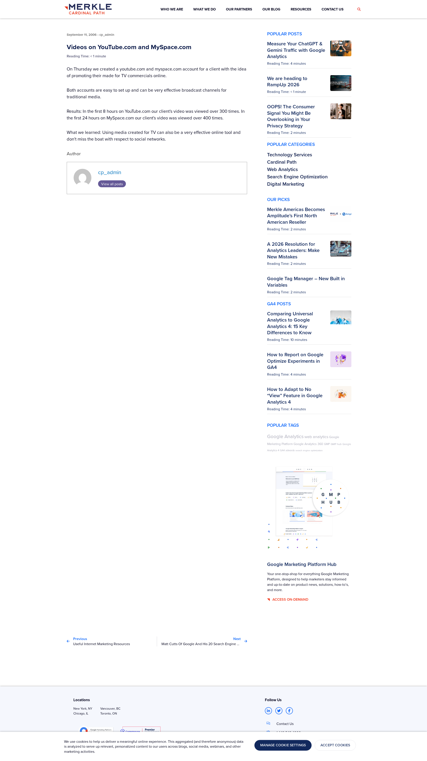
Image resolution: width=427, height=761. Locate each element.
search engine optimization (309, 450)
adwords (290, 450)
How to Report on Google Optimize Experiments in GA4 (295, 361)
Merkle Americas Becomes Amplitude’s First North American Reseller (296, 215)
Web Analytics (282, 169)
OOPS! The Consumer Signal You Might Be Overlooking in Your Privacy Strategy (291, 116)
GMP (327, 444)
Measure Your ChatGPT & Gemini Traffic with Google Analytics (296, 50)
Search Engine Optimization (297, 176)
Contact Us (285, 723)
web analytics (316, 436)
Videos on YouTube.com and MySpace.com (129, 47)
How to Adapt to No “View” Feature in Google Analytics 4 (294, 395)
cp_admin (109, 172)
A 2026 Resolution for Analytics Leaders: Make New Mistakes (293, 250)
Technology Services (289, 154)
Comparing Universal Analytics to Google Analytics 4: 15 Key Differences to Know (290, 323)
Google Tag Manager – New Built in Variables (306, 281)
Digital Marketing (285, 183)
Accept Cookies (335, 745)
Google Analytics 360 (308, 444)
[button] (359, 9)
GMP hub (336, 444)
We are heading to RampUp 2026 (287, 81)
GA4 (282, 450)
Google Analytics (285, 436)
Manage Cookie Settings (283, 745)
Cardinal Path (282, 161)
